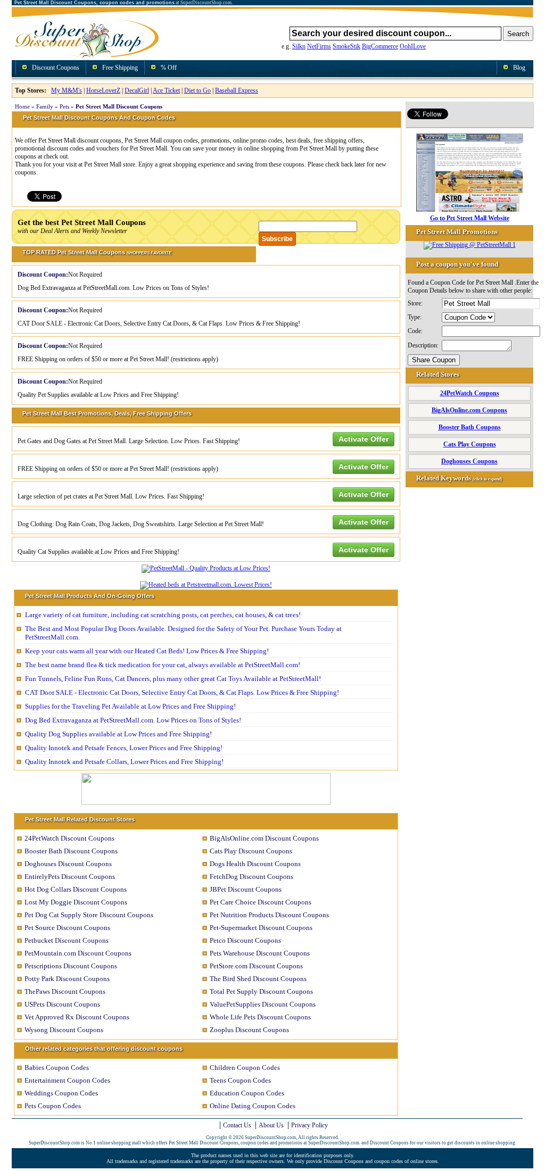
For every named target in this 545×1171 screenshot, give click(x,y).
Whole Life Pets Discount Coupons (260, 1017)
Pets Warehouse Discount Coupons (260, 953)
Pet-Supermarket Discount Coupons (261, 928)
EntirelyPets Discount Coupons (69, 877)
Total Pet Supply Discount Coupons (261, 991)
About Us (271, 1125)
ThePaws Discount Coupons (64, 991)
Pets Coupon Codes (52, 1106)
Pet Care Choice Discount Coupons (260, 902)
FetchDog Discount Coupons (251, 877)
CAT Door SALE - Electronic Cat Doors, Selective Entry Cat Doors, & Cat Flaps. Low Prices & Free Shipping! (182, 692)
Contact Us (237, 1125)
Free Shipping (120, 67)
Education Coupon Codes (247, 1093)
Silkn (298, 46)
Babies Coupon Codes (56, 1068)
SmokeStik (346, 46)
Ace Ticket (166, 90)
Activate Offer (363, 439)
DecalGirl (137, 90)
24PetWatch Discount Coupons (69, 838)
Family (44, 106)
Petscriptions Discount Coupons (70, 966)
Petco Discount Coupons (245, 940)
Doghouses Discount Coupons (68, 864)
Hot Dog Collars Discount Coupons (75, 889)
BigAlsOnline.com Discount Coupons (264, 838)
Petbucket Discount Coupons (66, 940)
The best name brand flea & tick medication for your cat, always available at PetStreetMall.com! (162, 665)
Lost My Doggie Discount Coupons (75, 902)
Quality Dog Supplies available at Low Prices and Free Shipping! (118, 734)
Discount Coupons (55, 67)
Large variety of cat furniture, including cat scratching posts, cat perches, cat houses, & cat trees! (163, 615)
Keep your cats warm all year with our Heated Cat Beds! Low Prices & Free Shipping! (147, 651)
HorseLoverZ (103, 90)
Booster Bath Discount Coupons (71, 851)
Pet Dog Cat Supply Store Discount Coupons (88, 915)
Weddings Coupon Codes (61, 1093)
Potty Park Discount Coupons (67, 979)
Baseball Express (236, 90)
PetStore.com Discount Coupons (256, 966)
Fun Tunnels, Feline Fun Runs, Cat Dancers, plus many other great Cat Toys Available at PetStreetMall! (173, 679)
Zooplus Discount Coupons (249, 1030)
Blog (519, 67)
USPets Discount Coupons (62, 1004)
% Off (169, 67)
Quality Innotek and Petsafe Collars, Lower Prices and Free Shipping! (124, 762)
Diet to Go (197, 90)
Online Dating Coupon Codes (252, 1106)
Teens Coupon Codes (240, 1080)
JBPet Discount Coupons (246, 889)
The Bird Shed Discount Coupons (258, 979)
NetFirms (319, 46)
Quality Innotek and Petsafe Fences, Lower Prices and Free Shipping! (123, 748)
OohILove (413, 46)
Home (22, 106)
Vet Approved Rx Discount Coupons (76, 1017)
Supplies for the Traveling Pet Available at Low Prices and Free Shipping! (130, 706)
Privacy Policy (309, 1125)
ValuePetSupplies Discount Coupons (263, 1004)
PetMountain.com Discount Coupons (77, 953)
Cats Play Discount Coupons (251, 851)
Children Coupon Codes (245, 1068)
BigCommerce (380, 46)
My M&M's (66, 90)
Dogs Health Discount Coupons (255, 864)
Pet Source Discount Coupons (67, 928)
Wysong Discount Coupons (63, 1030)
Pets (64, 106)
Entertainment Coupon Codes (67, 1080)
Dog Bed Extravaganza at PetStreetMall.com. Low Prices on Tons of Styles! (133, 720)
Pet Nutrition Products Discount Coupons (269, 915)
